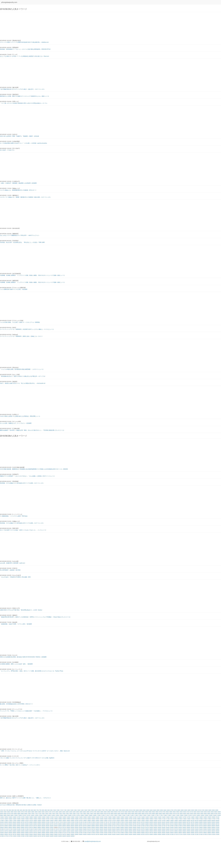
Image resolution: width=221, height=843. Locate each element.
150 (7, 810)
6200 (195, 812)
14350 (155, 817)
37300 (81, 832)
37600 (105, 832)
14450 (163, 817)
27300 (130, 825)
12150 (194, 815)
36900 (47, 832)
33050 (168, 829)
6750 (12, 813)
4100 (50, 812)
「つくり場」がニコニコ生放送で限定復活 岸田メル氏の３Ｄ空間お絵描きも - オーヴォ (23, 103)
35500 (151, 831)
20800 (31, 822)
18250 (39, 820)
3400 (1, 812)
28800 (35, 827)
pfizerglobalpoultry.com (9, 2)
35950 (188, 831)
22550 (176, 822)
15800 (56, 819)
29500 (93, 827)
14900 (201, 817)
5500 (146, 812)
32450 (118, 829)
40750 (147, 834)
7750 (81, 813)
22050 (134, 822)
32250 (101, 829)
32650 (134, 829)
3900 (36, 812)
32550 (126, 829)
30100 (143, 827)
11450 (136, 815)
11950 (177, 815)
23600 (43, 824)
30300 (159, 827)
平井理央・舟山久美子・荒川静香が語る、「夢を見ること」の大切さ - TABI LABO (22, 242)
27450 (143, 825)
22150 (143, 822)
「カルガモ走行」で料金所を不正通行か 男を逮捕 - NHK (15, 577)
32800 (147, 829)
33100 (172, 829)
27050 (110, 825)
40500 (126, 834)
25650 (213, 824)
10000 (16, 815)
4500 (77, 812)
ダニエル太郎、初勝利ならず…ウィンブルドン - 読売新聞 (15, 423)
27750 (168, 825)
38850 (209, 832)
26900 (97, 825)
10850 (86, 815)
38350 (168, 832)
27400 (139, 825)
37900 (130, 832)
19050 (105, 820)
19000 (101, 820)
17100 (163, 819)
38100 (147, 832)
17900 (10, 820)
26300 (47, 825)
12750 (23, 817)
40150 (97, 834)
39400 (35, 834)
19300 (126, 820)
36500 (14, 832)
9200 (181, 813)
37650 (110, 832)
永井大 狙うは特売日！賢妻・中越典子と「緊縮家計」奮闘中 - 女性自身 (19, 136)
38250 (159, 832)
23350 (23, 824)
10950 (94, 815)
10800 (82, 815)
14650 (180, 817)
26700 (81, 825)
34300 (52, 831)
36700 (31, 832)
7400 (57, 813)
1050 (58, 810)
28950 (47, 827)
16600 (122, 819)
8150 (108, 813)
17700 (213, 819)
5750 (164, 812)
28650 (23, 827)
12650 (14, 817)
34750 (89, 831)
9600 (209, 813)
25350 (188, 824)
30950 (213, 827)
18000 (18, 820)
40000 (85, 834)
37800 (122, 832)
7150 (39, 813)
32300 (105, 829)
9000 (167, 813)
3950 (39, 812)
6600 (1, 813)
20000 (184, 820)
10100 (24, 815)
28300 (213, 825)
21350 (76, 822)
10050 (20, 815)
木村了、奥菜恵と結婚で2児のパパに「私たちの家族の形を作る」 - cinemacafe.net (22, 383)
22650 (184, 822)
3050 (196, 810)
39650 (56, 834)
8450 (129, 813)
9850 (5, 815)
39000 (2, 834)
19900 (176, 820)
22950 (209, 822)
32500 (122, 829)
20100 (192, 820)
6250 (198, 812)
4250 (60, 812)
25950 (18, 825)
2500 (158, 810)
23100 (2, 824)
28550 (14, 827)
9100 (174, 813)
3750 (26, 812)
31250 (18, 829)
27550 (151, 825)
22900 (205, 822)
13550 (89, 817)
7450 (60, 813)
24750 (139, 824)
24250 (97, 824)
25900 (14, 825)
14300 (151, 817)
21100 (56, 822)
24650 (130, 824)
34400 (60, 831)
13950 (122, 817)
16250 (93, 819)
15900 (64, 819)
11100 (107, 815)
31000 (217, 827)
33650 (217, 829)
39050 (6, 834)
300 (16, 810)
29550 (97, 827)
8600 (139, 813)
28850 (39, 827)
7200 (43, 813)
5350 (136, 812)
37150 (68, 832)
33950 (23, 831)
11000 (98, 815)
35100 (118, 831)
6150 (191, 812)
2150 (134, 810)
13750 (105, 817)
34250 (47, 831)
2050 (127, 810)
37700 (114, 832)
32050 (85, 829)
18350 (47, 820)
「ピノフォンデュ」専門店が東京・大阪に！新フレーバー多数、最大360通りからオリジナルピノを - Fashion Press (31, 671)
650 (35, 810)
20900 (39, 822)
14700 (184, 817)
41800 (14, 836)
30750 (197, 827)
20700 (23, 822)
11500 (140, 815)
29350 (81, 827)
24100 (85, 824)
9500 (202, 813)
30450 (172, 827)
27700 (163, 825)
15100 (217, 817)
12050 (186, 815)
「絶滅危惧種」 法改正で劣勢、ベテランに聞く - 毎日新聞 (16, 624)
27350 (134, 825)
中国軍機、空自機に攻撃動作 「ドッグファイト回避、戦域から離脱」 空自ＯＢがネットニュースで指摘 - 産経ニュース (32, 275)
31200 (14, 829)
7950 (95, 813)
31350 (27, 829)
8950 (164, 813)
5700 (160, 812)
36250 (213, 831)
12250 (202, 815)
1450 (85, 810)
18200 (35, 820)
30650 (188, 827)
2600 (165, 810)
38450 (176, 832)
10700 (74, 815)
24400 (110, 824)
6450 (212, 812)
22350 (159, 822)
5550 (150, 812)
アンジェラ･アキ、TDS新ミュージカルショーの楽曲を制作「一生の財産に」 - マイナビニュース (26, 711)
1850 (113, 810)
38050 (143, 832)
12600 (10, 817)
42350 (60, 836)
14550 (172, 817)
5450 (143, 812)
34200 (43, 831)
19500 (143, 820)
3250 (210, 810)
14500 (168, 817)
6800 (15, 813)
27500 (147, 825)
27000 (105, 825)
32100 (89, 829)
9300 (188, 813)
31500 (39, 829)
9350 (191, 813)
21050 (52, 822)
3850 (32, 812)
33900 (18, 831)
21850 (118, 822)
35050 (114, 831)
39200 (18, 834)
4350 (67, 812)
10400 (49, 815)
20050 (188, 820)
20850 (35, 822)
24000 (76, 824)
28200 (205, 825)
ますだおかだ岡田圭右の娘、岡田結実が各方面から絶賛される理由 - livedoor (21, 805)
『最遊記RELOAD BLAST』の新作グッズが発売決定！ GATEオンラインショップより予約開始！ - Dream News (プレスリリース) (35, 617)
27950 (184, 825)
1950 (120, 810)
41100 (176, 834)
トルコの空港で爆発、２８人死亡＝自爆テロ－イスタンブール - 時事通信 (20, 322)
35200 (126, 831)
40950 (163, 834)
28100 (197, 825)
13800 (110, 817)
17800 (2, 820)
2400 (151, 810)
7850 (88, 813)
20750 (27, 822)
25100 (168, 824)
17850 (6, 820)
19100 (110, 820)
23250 (14, 824)
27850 (176, 825)
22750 (192, 822)
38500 (180, 832)
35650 (163, 831)
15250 (10, 819)
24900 (151, 824)
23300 (18, 824)
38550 (184, 832)
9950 (12, 815)
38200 (155, 832)
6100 (188, 812)
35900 (184, 831)
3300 (213, 810)
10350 (45, 815)
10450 (53, 815)
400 (21, 810)
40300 (110, 834)
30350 (163, 827)
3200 (206, 810)
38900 (213, 832)
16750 (134, 819)
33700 (2, 831)
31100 (6, 829)
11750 (161, 815)
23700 (52, 824)
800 (43, 810)
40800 (151, 834)
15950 (68, 819)
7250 (46, 813)
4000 (43, 812)
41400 (201, 834)
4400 (70, 812)
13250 (64, 817)
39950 (81, 834)
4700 (91, 812)
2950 (189, 810)
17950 (14, 820)
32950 (159, 829)
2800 (178, 810)
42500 (72, 836)
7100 (36, 813)
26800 (89, 825)
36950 (52, 832)
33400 (197, 829)
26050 (27, 825)
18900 (93, 820)
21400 (81, 822)
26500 (64, 825)
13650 (97, 817)
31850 (68, 829)
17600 (205, 819)
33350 (192, 829)
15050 (213, 817)
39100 (10, 834)
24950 (155, 824)
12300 (206, 815)
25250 (180, 824)
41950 (27, 836)
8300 (119, 813)
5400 (139, 812)
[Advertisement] (52, 26)
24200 (93, 824)
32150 (93, 829)
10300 (40, 815)
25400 (192, 824)
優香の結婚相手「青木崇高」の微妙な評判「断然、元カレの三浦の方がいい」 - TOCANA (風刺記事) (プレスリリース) (32, 430)
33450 (201, 829)
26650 (76, 825)
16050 (76, 819)
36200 (209, 831)
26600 (72, 825)
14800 (192, 817)
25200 (176, 824)
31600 (47, 829)
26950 (101, 825)
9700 (215, 813)
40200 (101, 834)
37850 (126, 832)
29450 (89, 827)
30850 (205, 827)
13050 (47, 817)
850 (46, 810)
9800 (1, 815)
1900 (116, 810)
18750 (81, 820)
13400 (76, 817)
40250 (105, 834)
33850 (14, 831)
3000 (192, 810)
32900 (155, 829)
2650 (168, 810)
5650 (157, 812)
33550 (209, 829)
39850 (72, 834)
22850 (201, 822)
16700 (130, 819)
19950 (180, 820)
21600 (97, 822)
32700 (139, 829)
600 (32, 810)
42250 (52, 836)
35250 (130, 831)
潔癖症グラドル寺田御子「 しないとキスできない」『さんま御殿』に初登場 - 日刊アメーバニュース (27, 476)
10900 (90, 815)
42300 (56, 836)
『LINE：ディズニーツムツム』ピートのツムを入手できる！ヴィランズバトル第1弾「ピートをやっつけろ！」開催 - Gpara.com (35, 751)
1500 (89, 810)
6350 (205, 812)
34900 (101, 831)
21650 (101, 822)
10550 (61, 815)
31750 (60, 829)
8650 (143, 813)
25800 (6, 825)
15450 (27, 819)
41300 (192, 834)
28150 (201, 825)
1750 (106, 810)
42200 (47, 836)
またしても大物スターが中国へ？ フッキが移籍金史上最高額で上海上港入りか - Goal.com (24, 56)
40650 (139, 834)
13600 (93, 817)
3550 (12, 812)
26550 (68, 825)
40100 (93, 834)
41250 (188, 834)
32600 (130, 829)
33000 (163, 829)
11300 (123, 815)
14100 (134, 817)
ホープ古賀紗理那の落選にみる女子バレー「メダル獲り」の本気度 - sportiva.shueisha (23, 143)
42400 (64, 836)
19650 (155, 820)
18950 (97, 820)
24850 (147, 824)
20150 (197, 820)
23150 (6, 824)
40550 (130, 834)
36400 (6, 832)
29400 (85, 827)
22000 (130, 822)
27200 (122, 825)
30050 (139, 827)
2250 (141, 810)
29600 (101, 827)
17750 (217, 819)
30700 (192, 827)
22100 (139, 822)
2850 (182, 810)
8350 (122, 813)
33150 (176, 829)
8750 (150, 813)
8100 (105, 813)
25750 (2, 825)
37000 (56, 832)
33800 (10, 831)
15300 (14, 819)
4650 (88, 812)
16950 (151, 819)
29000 (52, 827)
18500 (60, 820)
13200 (60, 817)
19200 (118, 820)
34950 (105, 831)
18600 (68, 820)
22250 (151, 822)
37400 (89, 832)
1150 (65, 810)
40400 (118, 834)
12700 (18, 817)
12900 (35, 817)
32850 (151, 829)
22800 (197, 822)
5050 (115, 812)
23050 (217, 822)
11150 (111, 815)
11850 (169, 815)
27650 (159, 825)
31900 (72, 829)
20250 (205, 820)
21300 (72, 822)
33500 (205, 829)
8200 (112, 813)
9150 (177, 813)
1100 (61, 810)
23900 (68, 824)
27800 (172, 825)
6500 (215, 812)
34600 (76, 831)
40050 (89, 834)
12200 (198, 815)
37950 (134, 832)
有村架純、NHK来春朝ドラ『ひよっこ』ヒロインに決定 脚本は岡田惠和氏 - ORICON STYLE (25, 49)
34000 (27, 831)
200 (10, 810)
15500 (31, 819)
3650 (19, 812)
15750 (52, 819)
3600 (15, 812)
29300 (76, 827)
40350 (114, 834)
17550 (201, 819)
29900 (126, 827)
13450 (81, 817)
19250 (122, 820)
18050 (23, 820)
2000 (123, 810)
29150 (64, 827)
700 (38, 810)
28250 (209, 825)
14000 (126, 817)
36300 (217, 831)
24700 (134, 824)
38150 (151, 832)
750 (40, 810)
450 (24, 810)
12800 (27, 817)
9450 (198, 813)
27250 (126, 825)
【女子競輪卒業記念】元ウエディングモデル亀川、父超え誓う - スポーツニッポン (22, 89)
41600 (217, 834)
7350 (53, 813)
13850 (114, 817)
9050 (171, 813)
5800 (167, 812)
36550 (18, 832)
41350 (197, 834)
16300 (97, 819)
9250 (184, 813)
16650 (126, 819)
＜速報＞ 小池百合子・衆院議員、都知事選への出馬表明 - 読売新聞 (18, 183)
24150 (89, 824)
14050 (130, 817)
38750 (201, 832)
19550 (147, 820)
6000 (181, 812)
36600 (23, 832)
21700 (105, 822)
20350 (213, 820)
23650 (47, 824)
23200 (10, 824)
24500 (118, 824)
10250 (36, 815)
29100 (60, 827)
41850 (18, 836)
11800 (165, 815)
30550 (180, 827)
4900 (105, 812)
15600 (39, 819)
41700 (6, 836)
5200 (126, 812)
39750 (64, 834)
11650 (152, 815)
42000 (31, 836)
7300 (50, 813)
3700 (22, 812)
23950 (72, 824)
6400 (209, 812)
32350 (110, 829)
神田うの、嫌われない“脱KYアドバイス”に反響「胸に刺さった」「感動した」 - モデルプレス (25, 798)
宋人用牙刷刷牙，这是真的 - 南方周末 (10, 570)
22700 (188, 822)
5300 (133, 812)
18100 (27, 820)
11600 (148, 815)
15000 (209, 817)
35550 (155, 831)
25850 (10, 825)
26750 (85, 825)
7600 (70, 813)
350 (18, 810)
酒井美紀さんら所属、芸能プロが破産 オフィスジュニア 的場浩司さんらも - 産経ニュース (24, 96)
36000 (192, 831)
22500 (172, 822)
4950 (108, 812)
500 (27, 810)
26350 (52, 825)
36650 (27, 832)
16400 (105, 819)
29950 (130, 827)
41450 (205, 834)
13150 (56, 817)
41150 (180, 834)
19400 (134, 820)
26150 (35, 825)
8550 (136, 813)
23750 (56, 824)
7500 (64, 813)
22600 (180, 822)
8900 (160, 813)
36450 (10, 832)
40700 (143, 834)
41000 (168, 834)
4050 (46, 812)
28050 (192, 825)
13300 (68, 817)
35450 (147, 831)
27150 (118, 825)
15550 (35, 819)
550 (29, 810)
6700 (8, 813)
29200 (68, 827)
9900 (8, 815)
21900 (122, 822)
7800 (84, 813)
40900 (159, 834)
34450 (64, 831)
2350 (147, 810)
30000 (134, 827)
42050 (35, 836)
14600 (176, 817)
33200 (180, 829)
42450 (68, 836)
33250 (184, 829)
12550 (6, 817)
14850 (197, 817)
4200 (57, 812)
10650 (69, 815)
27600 (155, 825)
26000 (23, 825)
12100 (190, 815)
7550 (67, 813)
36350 (2, 832)
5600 (153, 812)
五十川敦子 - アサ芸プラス (7, 150)
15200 (6, 819)
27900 (180, 825)
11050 (103, 815)
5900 (174, 812)
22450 (168, 822)
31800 (64, 829)
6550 (219, 812)
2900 (185, 810)
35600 (159, 831)
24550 (122, 824)
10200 (32, 815)
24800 (143, 824)
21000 (47, 822)
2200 (137, 810)
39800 (68, 834)
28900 (43, 827)
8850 (157, 813)
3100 (199, 810)
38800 (205, 832)
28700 (27, 827)
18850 (89, 820)
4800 (98, 812)
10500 (57, 815)
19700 (159, 820)
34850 (97, 831)
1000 (54, 810)
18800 (85, 820)
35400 (143, 831)
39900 (76, 834)
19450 (139, 820)
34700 (85, 831)
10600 (65, 815)
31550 (43, 829)
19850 (172, 820)
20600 (14, 822)
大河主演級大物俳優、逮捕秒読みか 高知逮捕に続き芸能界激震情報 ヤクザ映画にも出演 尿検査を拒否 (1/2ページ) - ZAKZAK (34, 469)
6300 (202, 812)
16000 (72, 819)
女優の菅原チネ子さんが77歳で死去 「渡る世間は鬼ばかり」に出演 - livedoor (21, 610)
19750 (163, 820)
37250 (76, 832)
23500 (35, 824)
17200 (172, 819)
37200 (72, 832)
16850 (143, 819)
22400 (163, 822)
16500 (114, 819)
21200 (64, 822)
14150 (139, 817)
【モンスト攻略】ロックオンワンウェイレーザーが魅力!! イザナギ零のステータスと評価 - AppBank (27, 758)
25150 (172, 824)
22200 (147, 822)
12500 (2, 817)
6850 (19, 813)
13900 (118, 817)
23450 (31, 824)
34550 (72, 831)
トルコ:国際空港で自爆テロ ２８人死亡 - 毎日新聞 (13, 289)
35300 (134, 831)
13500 (85, 817)
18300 (43, 820)
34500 (68, 831)
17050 (159, 819)
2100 (130, 810)
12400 (215, 815)
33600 (213, 829)
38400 (172, 832)
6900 (22, 813)
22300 (155, 822)
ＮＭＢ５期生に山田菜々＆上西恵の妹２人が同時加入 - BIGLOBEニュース (20, 416)
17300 (180, 819)
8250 (115, 813)
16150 (85, 819)
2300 (144, 810)
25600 (209, 824)
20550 (10, 822)
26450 (60, 825)
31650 (52, 829)
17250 (176, 819)
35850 (180, 831)
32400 (114, 829)
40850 (155, 834)
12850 (31, 817)
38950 (217, 832)
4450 (74, 812)
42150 (43, 836)
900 (49, 810)
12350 (210, 815)
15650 (43, 819)
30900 (209, 827)
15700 (47, 819)
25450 (197, 824)
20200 (201, 820)
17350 (184, 819)
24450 (114, 824)
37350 (85, 832)
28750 (31, 827)
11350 (127, 815)
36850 (43, 832)
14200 (143, 817)
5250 (129, 812)
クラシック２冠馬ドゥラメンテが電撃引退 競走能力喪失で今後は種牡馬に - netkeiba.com (24, 42)
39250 (23, 834)
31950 (76, 829)
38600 (188, 832)
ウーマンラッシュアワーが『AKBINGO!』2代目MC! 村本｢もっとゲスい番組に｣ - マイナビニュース (27, 329)
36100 (201, 831)
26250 (43, 825)
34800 (93, 831)
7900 (91, 813)
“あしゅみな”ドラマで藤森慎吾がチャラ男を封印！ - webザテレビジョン (19, 235)
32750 (143, 829)
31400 (31, 829)
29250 (72, 827)
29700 (110, 827)
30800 (201, 827)
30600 (184, 827)
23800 (60, 824)
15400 (23, 819)
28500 (10, 827)
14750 (188, 817)
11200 (115, 815)
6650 (5, 813)
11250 (119, 815)
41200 (184, 834)
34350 (56, 831)
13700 (101, 817)
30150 (147, 827)
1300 (75, 810)
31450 (35, 829)
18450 (56, 820)
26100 (31, 825)
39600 (52, 834)
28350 (217, 825)
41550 (213, 834)
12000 (181, 815)
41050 (172, 834)
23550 (39, 824)
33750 (6, 831)
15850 (60, 819)
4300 (64, 812)
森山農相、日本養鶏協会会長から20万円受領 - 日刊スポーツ (16, 704)
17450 (192, 819)
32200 (97, 829)
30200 (151, 827)
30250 (155, 827)
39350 (31, 834)
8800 (153, 813)
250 (13, 810)
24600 (126, 824)
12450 (219, 815)
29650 (105, 827)
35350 (139, 831)
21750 (110, 822)
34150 (39, 831)
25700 (217, 824)
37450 (93, 832)
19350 (130, 820)
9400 (195, 813)
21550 (93, 822)
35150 (122, 831)
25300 (184, 824)
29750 (114, 827)
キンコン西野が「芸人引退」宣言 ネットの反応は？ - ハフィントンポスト (20, 765)
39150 (14, 834)
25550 (205, 824)
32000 (81, 829)
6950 (26, 813)
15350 (18, 819)
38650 (192, 832)
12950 (39, 817)
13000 (43, 817)
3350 (216, 810)
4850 (101, 812)
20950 (43, 822)
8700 (146, 813)
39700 (60, 834)
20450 (2, 822)
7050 (32, 813)
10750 (78, 815)
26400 (56, 825)
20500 (6, 822)
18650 (72, 820)
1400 (82, 810)
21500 (89, 822)
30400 (168, 827)
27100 (114, 825)
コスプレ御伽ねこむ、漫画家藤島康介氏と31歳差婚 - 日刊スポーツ (18, 190)
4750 (95, 812)
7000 (29, 813)
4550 (81, 812)
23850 (64, 824)
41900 (23, 836)
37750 (118, 832)
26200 (39, 825)
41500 (209, 834)
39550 (47, 834)
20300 (209, 820)
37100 (64, 832)
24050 (81, 824)
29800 (118, 827)
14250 (147, 817)
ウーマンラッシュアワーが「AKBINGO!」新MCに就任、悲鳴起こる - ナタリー (21, 336)
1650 (99, 810)
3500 (8, 812)
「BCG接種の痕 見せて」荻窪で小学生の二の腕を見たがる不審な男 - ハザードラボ (22, 376)
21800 (114, 822)
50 (2, 810)
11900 (173, 815)
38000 (139, 832)
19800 (168, 820)
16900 (147, 819)
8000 (98, 813)
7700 (77, 813)
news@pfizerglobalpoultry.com (92, 841)
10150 (28, 815)
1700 (103, 810)
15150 (2, 819)
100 (4, 810)
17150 (168, 819)
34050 (31, 831)
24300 (101, 824)
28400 (2, 827)
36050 (197, 831)
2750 (175, 810)
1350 (78, 810)
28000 (188, 825)
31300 (23, 829)
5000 (112, 812)
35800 (176, 831)
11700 (156, 815)
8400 (126, 813)
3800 (29, 812)
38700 (197, 832)
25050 (163, 824)
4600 (84, 812)
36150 (205, 831)
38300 (163, 832)
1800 (109, 810)
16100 (81, 819)
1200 (68, 810)
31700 (56, 829)
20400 (217, 820)
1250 (71, 810)
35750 (172, 831)
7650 (74, 813)
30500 (176, 827)
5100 (119, 812)
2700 (172, 810)
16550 (118, 819)
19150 (114, 820)
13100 (52, 817)
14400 (159, 817)
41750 (10, 836)
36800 (39, 832)
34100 (35, 831)
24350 (105, 824)
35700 (168, 831)
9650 (212, 813)
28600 (18, 827)
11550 (144, 815)
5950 (177, 812)
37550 (101, 832)
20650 (18, 822)
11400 (132, 815)
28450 (6, 827)
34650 (81, 831)
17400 (188, 819)
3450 (5, 812)
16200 (89, 819)
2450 (154, 810)
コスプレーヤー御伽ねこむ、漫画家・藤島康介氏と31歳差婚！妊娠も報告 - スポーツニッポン (25, 197)
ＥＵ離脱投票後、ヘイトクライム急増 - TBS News (13, 516)
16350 (101, 819)
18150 (31, 820)
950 (51, 810)
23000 (213, 822)
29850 (122, 827)
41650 (2, 836)
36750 (35, 832)
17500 (197, 819)
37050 (60, 832)
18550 (64, 820)
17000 (155, 819)
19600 (151, 820)
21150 (60, 822)
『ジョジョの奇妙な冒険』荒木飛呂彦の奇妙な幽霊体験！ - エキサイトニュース (21, 369)
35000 (110, 831)
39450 (39, 834)
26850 (93, 825)
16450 (110, 819)
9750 (219, 813)
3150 (203, 810)
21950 (126, 822)
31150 (10, 829)
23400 (27, 824)
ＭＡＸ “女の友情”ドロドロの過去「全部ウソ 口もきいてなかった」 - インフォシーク (23, 530)
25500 (201, 824)
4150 (53, 812)
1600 (96, 810)
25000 (159, 824)
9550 (205, 813)
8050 (101, 813)
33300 (188, 829)
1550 (92, 810)
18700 (76, 820)
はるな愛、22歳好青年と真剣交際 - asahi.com (12, 563)
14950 (205, 817)
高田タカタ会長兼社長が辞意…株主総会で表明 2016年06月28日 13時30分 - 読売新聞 (23, 657)
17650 (209, 819)
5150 (122, 812)
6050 (184, 812)
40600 (134, 834)
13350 (72, 817)
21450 (85, 822)
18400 (52, 820)
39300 (27, 834)
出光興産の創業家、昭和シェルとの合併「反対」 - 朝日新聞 (16, 664)
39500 (43, 834)
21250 (68, 822)
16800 (139, 819)
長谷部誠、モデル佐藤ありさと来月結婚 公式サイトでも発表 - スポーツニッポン (22, 483)
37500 (97, 832)
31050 (2, 829)
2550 (161, 810)
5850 (171, 812)
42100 (39, 836)
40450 (122, 834)
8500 (133, 813)
